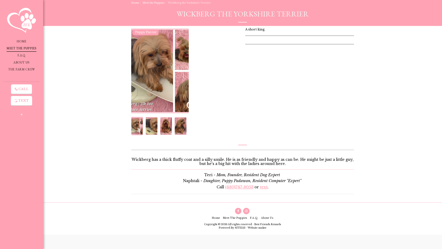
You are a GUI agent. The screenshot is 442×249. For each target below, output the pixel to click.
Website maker (257, 227)
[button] (21, 114)
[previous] (137, 71)
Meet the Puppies (153, 2)
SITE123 (240, 227)
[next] (183, 71)
